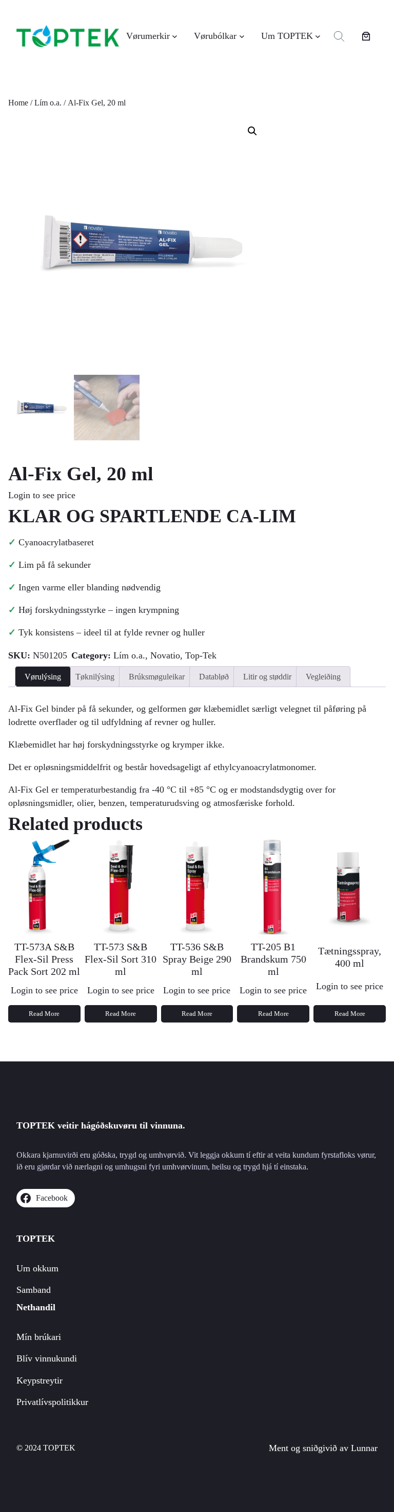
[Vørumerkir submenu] (175, 36)
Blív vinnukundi (46, 1358)
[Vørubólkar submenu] (242, 36)
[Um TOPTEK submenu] (318, 36)
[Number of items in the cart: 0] (366, 36)
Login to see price (41, 495)
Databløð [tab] (214, 676)
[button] (252, 131)
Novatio (165, 655)
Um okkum (37, 1268)
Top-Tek (200, 655)
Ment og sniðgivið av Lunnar (323, 1448)
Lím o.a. (48, 102)
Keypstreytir (39, 1380)
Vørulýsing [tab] (43, 676)
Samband (33, 1290)
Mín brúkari (38, 1337)
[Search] (339, 36)
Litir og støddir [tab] (267, 676)
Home (18, 102)
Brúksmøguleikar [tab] (157, 676)
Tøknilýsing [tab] (94, 676)
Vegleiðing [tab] (323, 676)
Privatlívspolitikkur (52, 1402)
